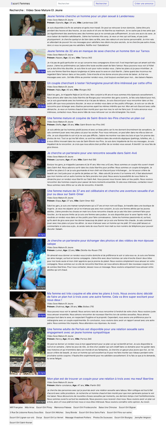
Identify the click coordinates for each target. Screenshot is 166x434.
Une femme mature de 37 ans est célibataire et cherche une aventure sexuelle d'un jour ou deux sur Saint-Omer (100, 192)
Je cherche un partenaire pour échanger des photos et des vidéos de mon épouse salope (100, 242)
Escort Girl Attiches (54, 412)
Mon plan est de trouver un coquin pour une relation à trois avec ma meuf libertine (100, 378)
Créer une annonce (144, 3)
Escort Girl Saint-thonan (21, 422)
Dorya (39, 417)
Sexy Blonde (71, 412)
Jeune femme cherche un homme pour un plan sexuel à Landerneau (90, 16)
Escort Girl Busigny (123, 417)
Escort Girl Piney (44, 407)
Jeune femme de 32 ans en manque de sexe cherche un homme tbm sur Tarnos (98, 51)
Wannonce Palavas (62, 407)
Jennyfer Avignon (143, 417)
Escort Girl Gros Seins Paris (92, 412)
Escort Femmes (20, 3)
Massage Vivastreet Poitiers (78, 417)
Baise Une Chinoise (108, 407)
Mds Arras (29, 407)
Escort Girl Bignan (127, 407)
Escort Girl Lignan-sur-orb (22, 417)
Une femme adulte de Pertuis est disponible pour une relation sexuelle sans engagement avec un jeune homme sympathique (95, 331)
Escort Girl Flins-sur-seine (119, 412)
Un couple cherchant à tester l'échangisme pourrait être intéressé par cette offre (99, 83)
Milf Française (16, 407)
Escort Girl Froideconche (85, 407)
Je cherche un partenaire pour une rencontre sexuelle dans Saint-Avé (92, 153)
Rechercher (101, 3)
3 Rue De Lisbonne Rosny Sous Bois (26, 412)
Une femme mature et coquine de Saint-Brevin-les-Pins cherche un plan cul (95, 118)
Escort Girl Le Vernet (53, 417)
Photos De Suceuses (102, 417)
